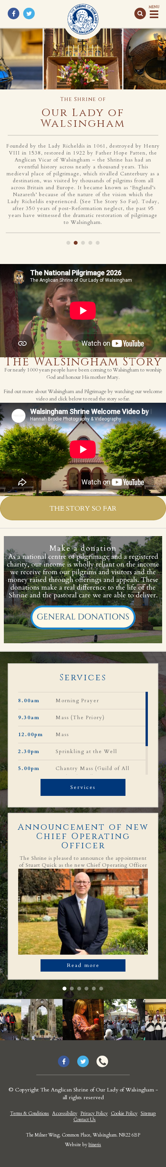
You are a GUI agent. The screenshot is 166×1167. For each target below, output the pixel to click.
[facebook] (13, 13)
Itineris (94, 1145)
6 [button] (101, 988)
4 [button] (90, 243)
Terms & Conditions (29, 1113)
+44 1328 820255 (102, 1061)
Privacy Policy (94, 1113)
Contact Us (84, 1120)
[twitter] (29, 13)
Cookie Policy (124, 1113)
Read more (83, 965)
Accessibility (64, 1113)
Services (83, 787)
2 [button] (76, 243)
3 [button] (83, 243)
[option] (83, 130)
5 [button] (98, 243)
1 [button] (68, 243)
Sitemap (148, 1113)
